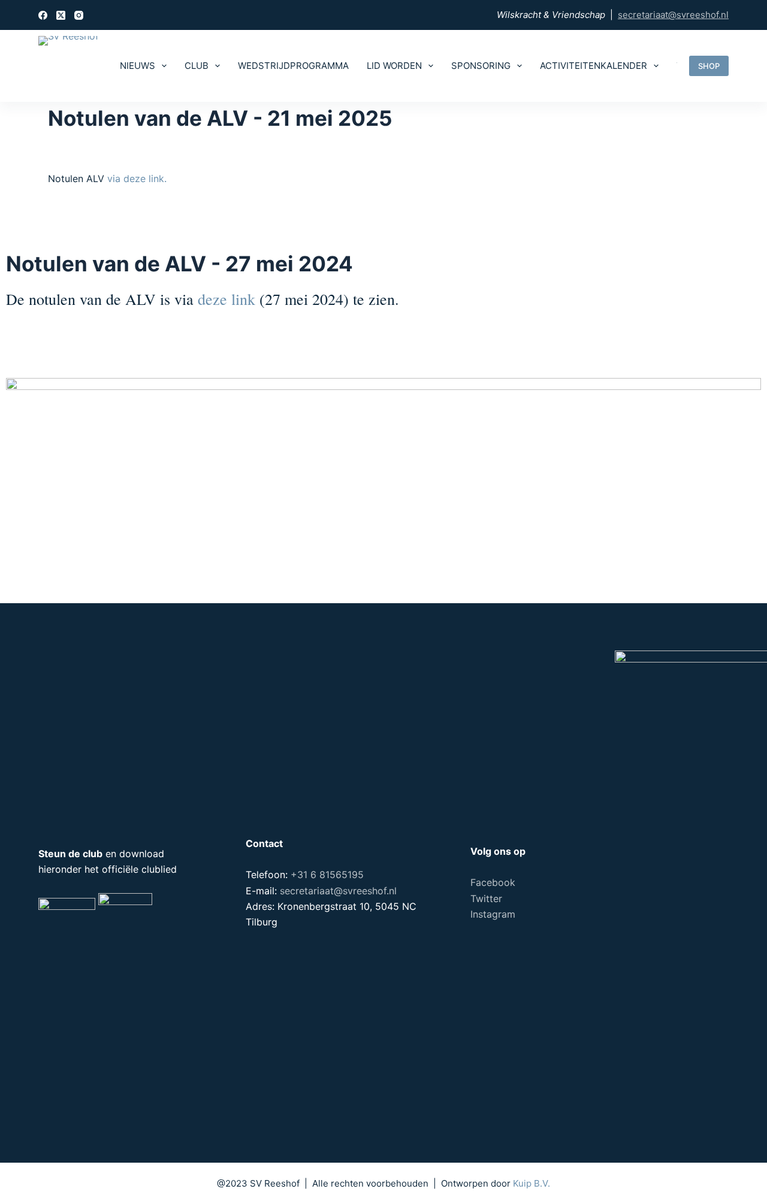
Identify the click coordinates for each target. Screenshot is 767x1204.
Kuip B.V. (531, 1183)
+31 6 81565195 (327, 875)
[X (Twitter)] (60, 15)
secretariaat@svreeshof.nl (673, 14)
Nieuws (137, 65)
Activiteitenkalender (593, 65)
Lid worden (394, 65)
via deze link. (137, 178)
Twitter (486, 898)
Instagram (492, 914)
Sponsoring (481, 65)
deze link (226, 299)
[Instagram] (78, 15)
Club (197, 65)
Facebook (492, 882)
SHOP (709, 66)
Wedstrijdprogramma (293, 65)
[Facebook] (42, 15)
